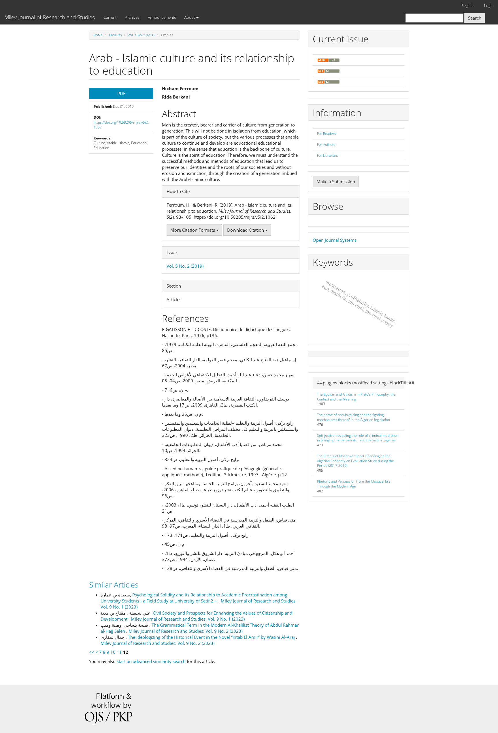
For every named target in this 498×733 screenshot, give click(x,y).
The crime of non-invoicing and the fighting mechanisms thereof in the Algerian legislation (353, 417)
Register (468, 5)
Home (98, 35)
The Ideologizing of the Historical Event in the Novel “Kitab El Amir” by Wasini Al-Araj (212, 637)
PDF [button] (121, 93)
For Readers (326, 133)
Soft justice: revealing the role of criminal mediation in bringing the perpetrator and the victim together (357, 438)
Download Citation (246, 230)
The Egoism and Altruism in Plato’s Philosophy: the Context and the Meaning (356, 397)
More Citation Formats (193, 230)
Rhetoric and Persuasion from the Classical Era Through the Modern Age (353, 484)
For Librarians (328, 155)
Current (109, 17)
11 (119, 652)
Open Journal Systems (334, 240)
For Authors (326, 144)
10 (113, 652)
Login (489, 5)
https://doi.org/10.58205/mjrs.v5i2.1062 (121, 125)
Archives (132, 17)
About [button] (190, 17)
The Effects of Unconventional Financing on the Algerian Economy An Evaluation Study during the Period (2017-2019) (355, 461)
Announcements (162, 17)
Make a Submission (335, 181)
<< (91, 652)
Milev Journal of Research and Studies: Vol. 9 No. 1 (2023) (188, 619)
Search (474, 18)
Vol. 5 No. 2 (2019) (141, 35)
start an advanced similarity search (151, 661)
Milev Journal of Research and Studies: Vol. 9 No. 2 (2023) (185, 631)
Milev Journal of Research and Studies (49, 17)
